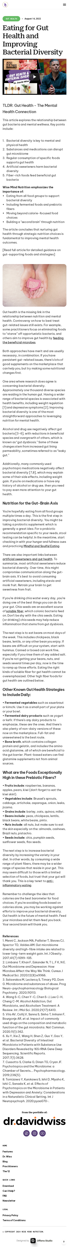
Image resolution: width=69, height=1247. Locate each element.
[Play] (34, 77)
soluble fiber (14, 611)
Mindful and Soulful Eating (41, 546)
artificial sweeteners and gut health (27, 559)
